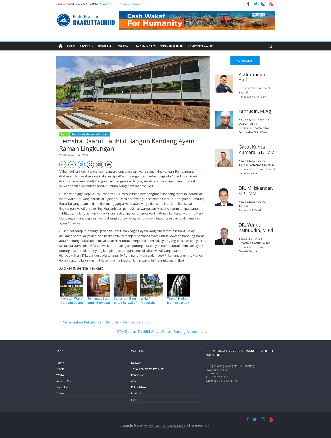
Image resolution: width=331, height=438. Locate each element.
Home (60, 363)
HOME (71, 46)
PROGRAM (104, 46)
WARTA (123, 46)
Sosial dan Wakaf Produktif (147, 369)
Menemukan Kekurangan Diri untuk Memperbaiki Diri (104, 322)
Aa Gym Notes (65, 381)
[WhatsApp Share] (62, 164)
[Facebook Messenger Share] (81, 164)
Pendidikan (137, 375)
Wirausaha (137, 381)
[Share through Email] (99, 164)
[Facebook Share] (72, 164)
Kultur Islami (138, 387)
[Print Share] (108, 164)
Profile (60, 369)
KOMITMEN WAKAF (200, 46)
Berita (64, 134)
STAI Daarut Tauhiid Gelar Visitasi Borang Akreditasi (162, 331)
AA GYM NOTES (145, 46)
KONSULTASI (245, 60)
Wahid (85, 154)
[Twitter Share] (90, 164)
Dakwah (136, 363)
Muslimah (137, 393)
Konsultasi (62, 387)
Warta (60, 375)
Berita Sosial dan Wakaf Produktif (90, 134)
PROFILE (85, 46)
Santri (134, 399)
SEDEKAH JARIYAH (171, 46)
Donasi (60, 393)
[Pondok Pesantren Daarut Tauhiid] (60, 46)
